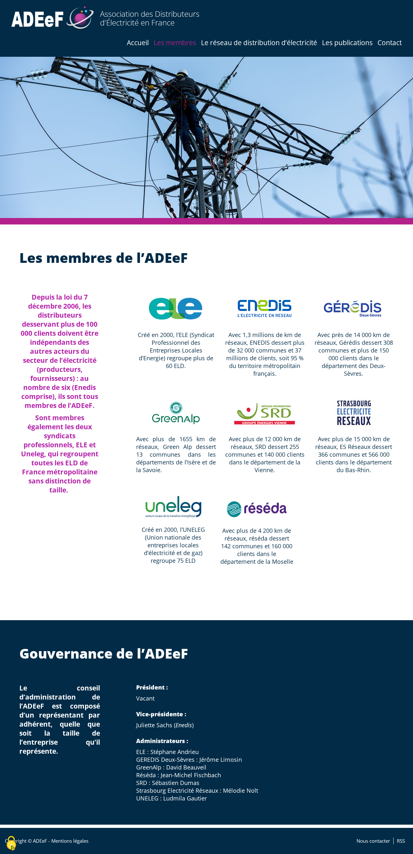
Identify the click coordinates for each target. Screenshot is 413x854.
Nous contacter (373, 841)
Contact (390, 42)
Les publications (347, 42)
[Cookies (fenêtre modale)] (11, 843)
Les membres (175, 42)
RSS (401, 841)
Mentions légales (69, 841)
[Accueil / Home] (52, 18)
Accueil (138, 42)
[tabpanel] (206, 137)
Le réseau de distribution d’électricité (259, 42)
